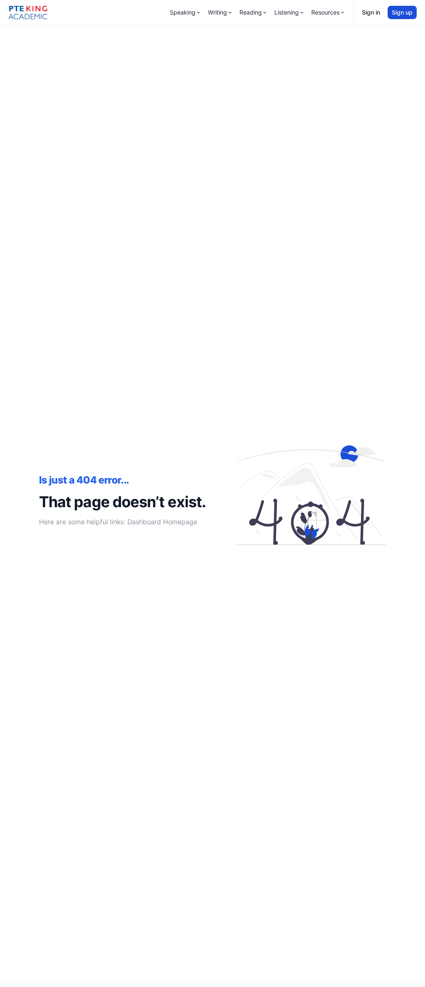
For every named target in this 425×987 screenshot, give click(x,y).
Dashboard (144, 522)
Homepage (180, 522)
